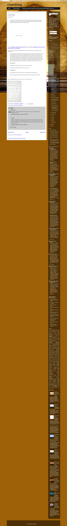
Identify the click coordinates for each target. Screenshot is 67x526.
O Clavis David (54, 91)
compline (53, 345)
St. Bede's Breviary (53, 134)
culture (54, 346)
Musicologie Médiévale (54, 132)
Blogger (38, 523)
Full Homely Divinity (53, 131)
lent (50, 360)
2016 (51, 59)
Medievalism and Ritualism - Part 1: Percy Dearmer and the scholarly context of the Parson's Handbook (54, 269)
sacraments (51, 379)
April (52, 120)
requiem (50, 377)
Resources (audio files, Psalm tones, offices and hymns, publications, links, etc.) (38, 8)
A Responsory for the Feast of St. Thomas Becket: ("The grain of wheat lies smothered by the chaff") (54, 465)
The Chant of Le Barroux (53, 162)
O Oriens (52, 89)
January (52, 122)
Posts (51, 31)
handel (58, 354)
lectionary (57, 358)
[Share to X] (30, 103)
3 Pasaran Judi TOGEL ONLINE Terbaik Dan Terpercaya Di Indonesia (54, 217)
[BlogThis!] (29, 103)
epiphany (57, 349)
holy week (57, 355)
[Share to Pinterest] (32, 103)
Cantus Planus (54, 103)
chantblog (14, 5)
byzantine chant (52, 338)
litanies (52, 361)
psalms (50, 376)
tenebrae (54, 384)
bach (53, 336)
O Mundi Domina (54, 105)
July (52, 115)
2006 (51, 124)
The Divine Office (16, 8)
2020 (51, 52)
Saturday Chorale (53, 215)
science (50, 380)
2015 (51, 60)
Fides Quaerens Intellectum (53, 202)
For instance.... (53, 101)
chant (53, 339)
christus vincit (51, 344)
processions (51, 375)
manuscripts (51, 362)
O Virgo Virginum (54, 84)
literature (55, 361)
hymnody (51, 356)
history (50, 355)
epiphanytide (51, 350)
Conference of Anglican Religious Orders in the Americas (54, 315)
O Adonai (52, 94)
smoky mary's (56, 381)
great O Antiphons (19, 105)
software (50, 382)
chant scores (54, 342)
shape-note (50, 381)
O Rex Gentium (54, 87)
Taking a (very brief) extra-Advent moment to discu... (55, 107)
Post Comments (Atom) (17, 134)
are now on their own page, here (54, 22)
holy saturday (53, 355)
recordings (57, 376)
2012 (51, 65)
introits (54, 358)
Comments (52, 33)
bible (53, 337)
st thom (53, 382)
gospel (50, 353)
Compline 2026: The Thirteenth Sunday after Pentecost (54, 150)
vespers (52, 386)
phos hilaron (56, 371)
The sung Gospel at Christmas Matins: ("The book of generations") (54, 506)
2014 (51, 62)
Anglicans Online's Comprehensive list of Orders (54, 300)
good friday (57, 352)
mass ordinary (56, 363)
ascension (51, 335)
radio (54, 376)
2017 (51, 57)
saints (55, 379)
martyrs (50, 363)
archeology (55, 334)
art (58, 334)
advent (12, 105)
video (55, 386)
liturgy (58, 361)
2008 (51, 72)
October (52, 114)
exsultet (50, 351)
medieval (57, 364)
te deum (58, 383)
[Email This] (28, 103)
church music (56, 344)
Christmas (57, 343)
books (55, 337)
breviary (58, 337)
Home (9, 8)
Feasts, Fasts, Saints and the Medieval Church (54, 282)
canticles (58, 338)
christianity (53, 343)
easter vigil (51, 349)
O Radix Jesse (53, 92)
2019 (51, 54)
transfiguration (54, 385)
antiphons (51, 334)
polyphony (51, 374)
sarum (58, 379)
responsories (51, 378)
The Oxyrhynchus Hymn (56, 493)
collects (50, 345)
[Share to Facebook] (31, 103)
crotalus (50, 346)
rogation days (56, 378)
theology (58, 384)
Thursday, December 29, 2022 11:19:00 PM (19, 124)
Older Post (43, 132)
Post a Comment (13, 127)
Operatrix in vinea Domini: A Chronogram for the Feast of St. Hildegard (54, 204)
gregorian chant (52, 354)
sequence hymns (55, 380)
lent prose (53, 360)
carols (50, 339)
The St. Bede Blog (53, 188)
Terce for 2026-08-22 (53, 163)
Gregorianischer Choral (53, 242)
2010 (51, 68)
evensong (57, 350)
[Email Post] (26, 103)
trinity (58, 385)
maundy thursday (52, 364)
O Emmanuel (53, 86)
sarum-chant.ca (53, 144)
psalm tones (56, 375)
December (53, 75)
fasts (52, 351)
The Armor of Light (54, 110)
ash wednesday (56, 335)
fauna (54, 351)
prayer (58, 374)
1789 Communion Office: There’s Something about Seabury (54, 190)
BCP (51, 337)
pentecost (51, 371)
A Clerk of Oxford (53, 254)
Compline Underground (52, 148)
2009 (51, 70)
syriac (55, 383)
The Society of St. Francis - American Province (53, 325)
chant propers (52, 340)
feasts (56, 351)
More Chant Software (55, 97)
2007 (51, 73)
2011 (51, 67)
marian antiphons (56, 362)
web (58, 386)
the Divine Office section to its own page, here (54, 25)
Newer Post (11, 132)
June (52, 117)
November (53, 112)
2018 (51, 55)
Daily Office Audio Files (54, 426)
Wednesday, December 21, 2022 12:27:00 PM (19, 114)
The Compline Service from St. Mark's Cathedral (54, 174)
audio (15, 105)
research (57, 377)
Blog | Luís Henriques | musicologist (54, 229)
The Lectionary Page (54, 135)
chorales (50, 343)
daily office (54, 348)
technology (51, 384)
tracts (50, 385)
